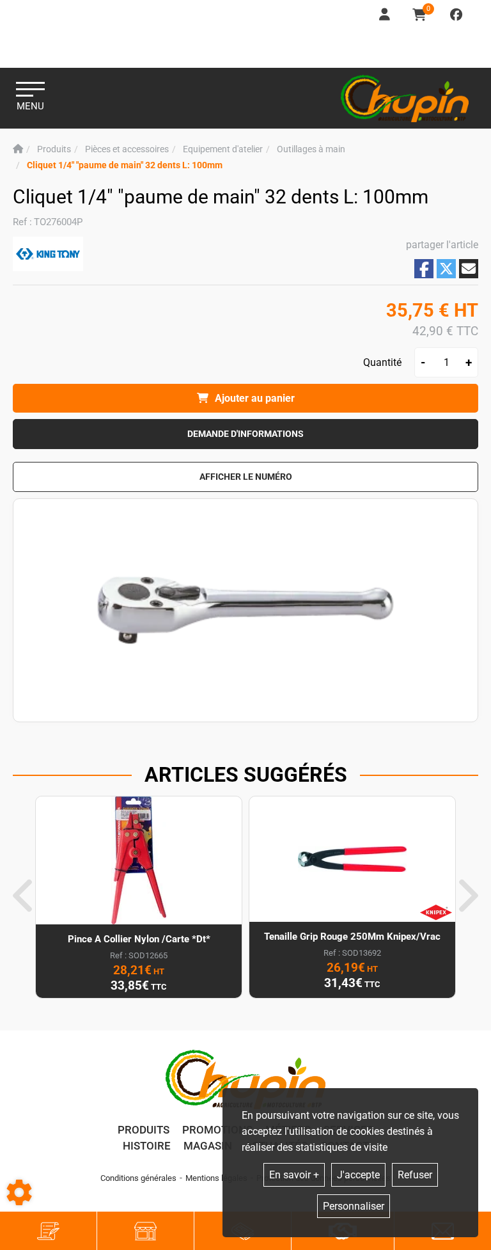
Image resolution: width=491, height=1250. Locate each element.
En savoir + (294, 1175)
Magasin (207, 1145)
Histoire (147, 1145)
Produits (143, 1129)
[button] (124, 165)
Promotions (217, 1129)
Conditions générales (138, 1178)
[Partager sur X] (446, 268)
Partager (424, 269)
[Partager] (468, 268)
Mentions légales (216, 1178)
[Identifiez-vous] (385, 15)
